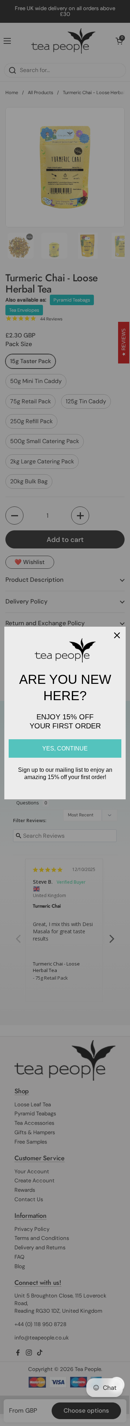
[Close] (117, 635)
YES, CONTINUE (65, 748)
